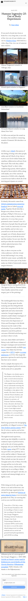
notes (9, 449)
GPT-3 (12, 352)
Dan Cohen (15, 25)
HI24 (13, 151)
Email (4, 580)
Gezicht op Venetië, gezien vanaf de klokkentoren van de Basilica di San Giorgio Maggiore (13, 562)
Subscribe (14, 587)
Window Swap (11, 41)
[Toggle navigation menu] (26, 3)
